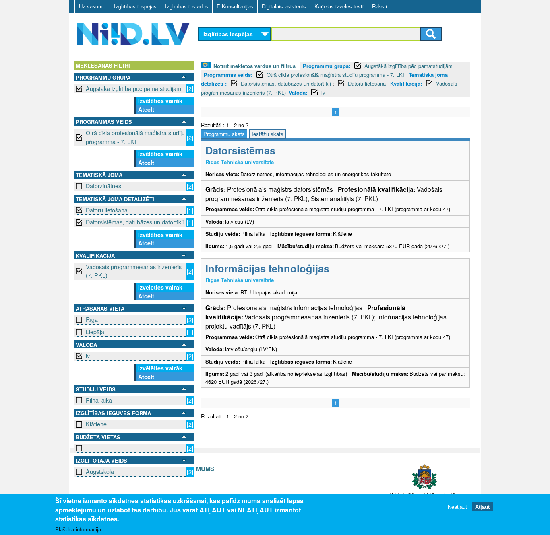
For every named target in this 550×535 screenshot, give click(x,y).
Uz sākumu (92, 6)
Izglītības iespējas (135, 6)
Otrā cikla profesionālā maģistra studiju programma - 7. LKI (135, 137)
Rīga (92, 319)
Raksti (379, 6)
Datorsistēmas (240, 150)
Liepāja (95, 332)
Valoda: (298, 92)
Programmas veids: (228, 74)
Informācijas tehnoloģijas (267, 268)
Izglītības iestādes (186, 6)
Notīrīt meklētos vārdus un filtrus (254, 66)
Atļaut (482, 507)
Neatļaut (457, 507)
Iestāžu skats (267, 134)
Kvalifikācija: (406, 83)
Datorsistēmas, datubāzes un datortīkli (135, 222)
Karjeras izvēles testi (339, 6)
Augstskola (100, 471)
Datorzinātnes (103, 186)
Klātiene (96, 424)
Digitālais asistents (284, 6)
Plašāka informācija (78, 530)
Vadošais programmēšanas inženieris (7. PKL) (134, 271)
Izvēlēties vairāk (160, 101)
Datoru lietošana (107, 210)
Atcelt (146, 109)
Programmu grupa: (326, 66)
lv (88, 356)
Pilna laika (99, 400)
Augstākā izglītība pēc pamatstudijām (133, 88)
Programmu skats (224, 134)
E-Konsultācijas (235, 6)
